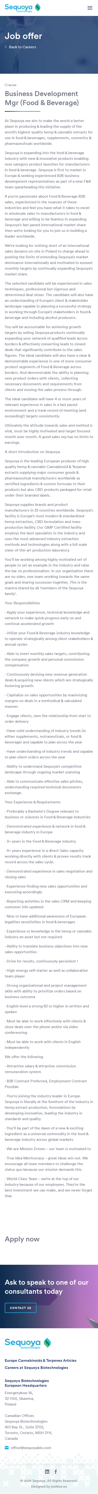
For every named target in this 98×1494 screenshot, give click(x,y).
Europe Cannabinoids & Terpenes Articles (40, 1360)
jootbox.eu (59, 1486)
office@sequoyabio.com (31, 1447)
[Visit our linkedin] (47, 1472)
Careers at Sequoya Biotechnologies (36, 1367)
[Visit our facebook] (55, 1472)
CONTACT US (20, 1308)
